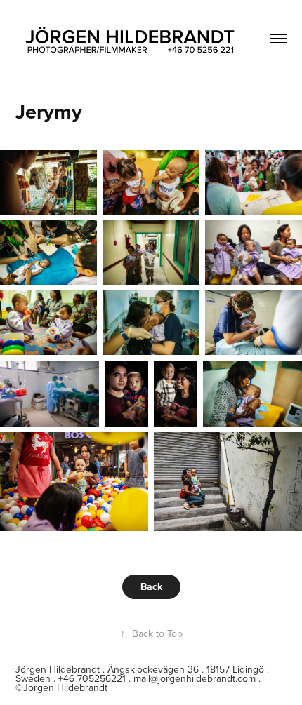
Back (151, 586)
